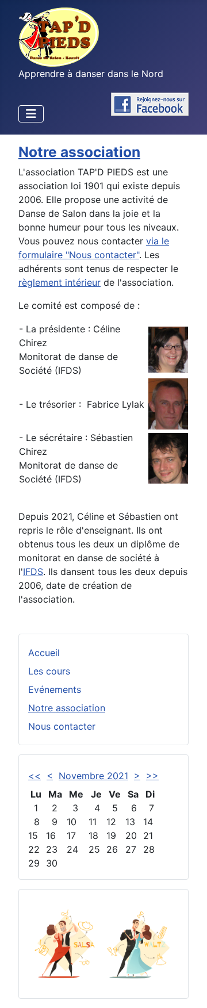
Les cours (49, 671)
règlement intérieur (59, 282)
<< (34, 775)
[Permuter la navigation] (31, 113)
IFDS (33, 571)
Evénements (54, 689)
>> (152, 775)
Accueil (44, 652)
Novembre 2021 (93, 775)
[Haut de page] (187, 987)
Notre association (66, 708)
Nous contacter (61, 726)
